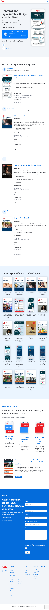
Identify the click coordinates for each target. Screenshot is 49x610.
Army (19, 571)
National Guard (20, 577)
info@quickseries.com (9, 520)
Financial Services (11, 582)
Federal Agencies (12, 578)
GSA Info (42, 573)
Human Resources (12, 587)
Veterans (19, 583)
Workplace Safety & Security (12, 595)
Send (27, 552)
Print (26, 570)
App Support (35, 574)
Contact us (18, 476)
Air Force (19, 569)
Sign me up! (30, 548)
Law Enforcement (12, 591)
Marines (19, 575)
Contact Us (43, 577)
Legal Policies (43, 575)
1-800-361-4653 (7, 517)
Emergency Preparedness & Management (13, 574)
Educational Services (12, 570)
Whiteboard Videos (27, 575)
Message (27, 527)
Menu (47, 1)
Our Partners (43, 571)
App (26, 572)
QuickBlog (35, 569)
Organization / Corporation (32, 521)
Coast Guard (20, 573)
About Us (42, 569)
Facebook (6, 571)
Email (26, 514)
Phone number (29, 508)
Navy (19, 579)
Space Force (20, 581)
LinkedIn (3, 571)
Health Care (12, 584)
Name (27, 501)
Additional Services (35, 577)
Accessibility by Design (36, 572)
